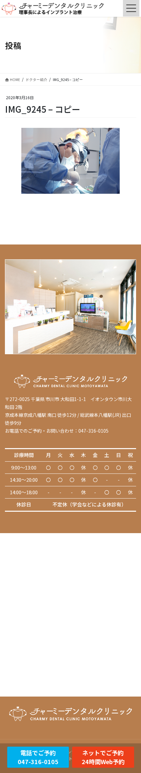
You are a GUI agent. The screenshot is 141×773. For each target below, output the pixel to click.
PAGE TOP (131, 743)
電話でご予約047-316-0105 (38, 757)
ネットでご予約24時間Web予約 (103, 757)
